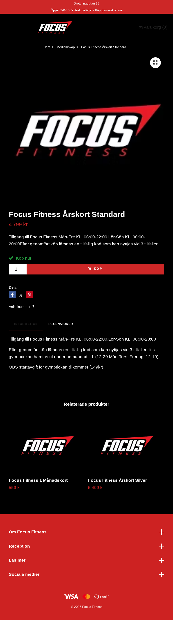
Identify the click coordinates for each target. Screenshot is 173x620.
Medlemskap (66, 47)
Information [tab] (26, 324)
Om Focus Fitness (28, 532)
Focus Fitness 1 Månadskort (38, 480)
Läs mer (17, 560)
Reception (19, 546)
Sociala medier (24, 574)
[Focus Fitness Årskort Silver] (126, 446)
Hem (46, 47)
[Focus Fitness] (75, 27)
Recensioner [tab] (60, 324)
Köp (98, 268)
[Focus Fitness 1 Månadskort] (47, 446)
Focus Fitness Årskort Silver (117, 480)
